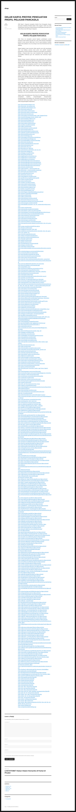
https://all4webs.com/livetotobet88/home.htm (28, 132)
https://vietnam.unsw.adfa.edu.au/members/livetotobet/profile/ (32, 312)
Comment (7, 722)
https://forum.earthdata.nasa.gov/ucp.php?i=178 (29, 293)
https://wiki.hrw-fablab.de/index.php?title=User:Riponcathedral (32, 616)
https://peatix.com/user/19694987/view (27, 351)
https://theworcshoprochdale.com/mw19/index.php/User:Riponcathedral (34, 594)
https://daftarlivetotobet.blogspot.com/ (27, 107)
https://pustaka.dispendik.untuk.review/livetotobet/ (29, 163)
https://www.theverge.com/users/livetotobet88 (28, 290)
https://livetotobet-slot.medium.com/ (26, 106)
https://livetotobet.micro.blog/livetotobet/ (27, 171)
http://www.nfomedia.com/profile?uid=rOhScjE (28, 254)
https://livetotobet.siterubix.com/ (25, 142)
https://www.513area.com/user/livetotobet (27, 257)
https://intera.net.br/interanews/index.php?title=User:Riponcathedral (33, 539)
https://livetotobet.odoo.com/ (24, 146)
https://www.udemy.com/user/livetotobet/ (27, 288)
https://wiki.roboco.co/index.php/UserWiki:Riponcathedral (31, 633)
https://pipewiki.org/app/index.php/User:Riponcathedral (30, 574)
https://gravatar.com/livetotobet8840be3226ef (28, 237)
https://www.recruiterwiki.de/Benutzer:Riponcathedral (30, 653)
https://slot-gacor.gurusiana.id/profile (26, 688)
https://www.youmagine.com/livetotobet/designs (29, 357)
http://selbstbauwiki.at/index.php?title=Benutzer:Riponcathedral (32, 446)
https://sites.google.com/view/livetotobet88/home (29, 137)
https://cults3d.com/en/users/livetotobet (27, 338)
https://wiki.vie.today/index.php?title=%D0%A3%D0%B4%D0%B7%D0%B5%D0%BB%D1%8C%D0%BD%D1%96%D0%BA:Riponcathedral (34, 643)
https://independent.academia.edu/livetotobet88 (29, 362)
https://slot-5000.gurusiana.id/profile (26, 697)
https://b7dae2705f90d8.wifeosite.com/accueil (28, 143)
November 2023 (8, 786)
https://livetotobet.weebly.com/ (25, 109)
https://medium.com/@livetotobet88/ (26, 124)
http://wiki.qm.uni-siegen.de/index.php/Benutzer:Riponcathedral (32, 479)
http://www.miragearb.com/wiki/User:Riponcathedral (30, 497)
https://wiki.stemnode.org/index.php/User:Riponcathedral (31, 638)
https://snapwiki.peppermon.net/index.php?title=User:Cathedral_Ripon (34, 674)
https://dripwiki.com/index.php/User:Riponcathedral (30, 521)
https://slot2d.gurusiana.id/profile (25, 681)
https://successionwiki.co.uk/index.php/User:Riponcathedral (31, 585)
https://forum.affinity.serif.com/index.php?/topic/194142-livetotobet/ (33, 298)
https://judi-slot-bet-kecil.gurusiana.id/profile (28, 692)
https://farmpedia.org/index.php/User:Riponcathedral (30, 522)
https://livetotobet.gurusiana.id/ (25, 154)
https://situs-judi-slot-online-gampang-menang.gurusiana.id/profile (33, 691)
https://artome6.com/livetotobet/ (25, 167)
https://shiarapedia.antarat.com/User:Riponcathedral (30, 447)
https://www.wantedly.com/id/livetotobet (27, 390)
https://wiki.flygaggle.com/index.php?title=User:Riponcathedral (32, 611)
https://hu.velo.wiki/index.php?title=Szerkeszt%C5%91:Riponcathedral (34, 535)
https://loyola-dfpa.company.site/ (25, 700)
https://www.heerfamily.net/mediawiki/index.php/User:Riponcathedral (34, 493)
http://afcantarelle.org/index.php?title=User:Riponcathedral (31, 415)
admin (6, 27)
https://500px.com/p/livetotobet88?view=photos (29, 226)
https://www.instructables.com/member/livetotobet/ (30, 287)
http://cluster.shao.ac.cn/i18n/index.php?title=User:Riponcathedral (33, 421)
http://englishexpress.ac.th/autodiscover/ (27, 156)
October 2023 (8, 787)
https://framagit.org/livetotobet (25, 238)
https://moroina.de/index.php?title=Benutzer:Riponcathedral (31, 557)
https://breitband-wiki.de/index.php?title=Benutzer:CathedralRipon (33, 669)
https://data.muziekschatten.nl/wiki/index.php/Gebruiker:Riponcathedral (34, 422)
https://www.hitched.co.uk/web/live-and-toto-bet (29, 149)
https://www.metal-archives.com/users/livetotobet (29, 379)
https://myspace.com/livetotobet (25, 245)
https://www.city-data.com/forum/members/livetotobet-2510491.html (34, 259)
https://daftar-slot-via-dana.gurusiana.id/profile (29, 695)
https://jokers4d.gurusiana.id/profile (26, 678)
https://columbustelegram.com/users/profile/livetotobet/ (31, 251)
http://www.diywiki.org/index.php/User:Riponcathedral (30, 486)
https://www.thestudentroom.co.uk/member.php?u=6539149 (31, 394)
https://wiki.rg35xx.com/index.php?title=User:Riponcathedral (32, 632)
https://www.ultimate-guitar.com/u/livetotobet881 (29, 210)
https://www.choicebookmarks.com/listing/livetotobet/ (30, 310)
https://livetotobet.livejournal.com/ (26, 121)
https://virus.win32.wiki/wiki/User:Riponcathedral (29, 599)
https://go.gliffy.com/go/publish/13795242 (27, 315)
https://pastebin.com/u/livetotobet (26, 277)
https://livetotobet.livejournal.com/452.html (28, 199)
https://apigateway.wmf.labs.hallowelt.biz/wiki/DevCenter (31, 502)
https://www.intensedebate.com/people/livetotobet (29, 221)
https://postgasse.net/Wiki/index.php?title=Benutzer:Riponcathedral (33, 441)
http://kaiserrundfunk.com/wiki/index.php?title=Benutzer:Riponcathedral (34, 433)
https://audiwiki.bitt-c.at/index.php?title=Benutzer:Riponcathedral (33, 505)
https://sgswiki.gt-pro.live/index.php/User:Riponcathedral (31, 580)
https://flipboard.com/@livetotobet (26, 355)
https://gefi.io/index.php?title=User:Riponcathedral (29, 527)
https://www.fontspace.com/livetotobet (27, 220)
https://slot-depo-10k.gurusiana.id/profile (27, 686)
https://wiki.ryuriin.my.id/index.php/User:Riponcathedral (31, 635)
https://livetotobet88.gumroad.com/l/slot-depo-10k (29, 330)
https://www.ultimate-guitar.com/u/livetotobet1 (29, 354)
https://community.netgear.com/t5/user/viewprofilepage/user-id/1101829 (34, 372)
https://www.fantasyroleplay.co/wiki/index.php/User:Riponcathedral (33, 490)
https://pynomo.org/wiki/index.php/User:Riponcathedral (30, 443)
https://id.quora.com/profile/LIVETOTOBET (27, 193)
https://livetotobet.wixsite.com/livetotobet (27, 112)
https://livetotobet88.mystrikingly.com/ (27, 138)
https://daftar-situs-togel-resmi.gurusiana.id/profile (30, 694)
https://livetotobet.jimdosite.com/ (25, 145)
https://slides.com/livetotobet (24, 126)
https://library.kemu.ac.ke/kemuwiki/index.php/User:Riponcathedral (33, 552)
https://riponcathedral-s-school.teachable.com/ (29, 168)
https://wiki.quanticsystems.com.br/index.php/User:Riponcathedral (33, 480)
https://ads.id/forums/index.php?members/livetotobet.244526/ (32, 276)
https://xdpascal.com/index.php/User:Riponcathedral (30, 658)
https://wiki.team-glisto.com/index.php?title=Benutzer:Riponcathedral (34, 639)
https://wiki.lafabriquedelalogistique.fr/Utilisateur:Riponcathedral (32, 619)
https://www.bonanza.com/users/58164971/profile (29, 402)
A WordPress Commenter (59, 44)
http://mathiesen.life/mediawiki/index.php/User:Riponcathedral (32, 440)
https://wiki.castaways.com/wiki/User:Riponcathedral (30, 605)
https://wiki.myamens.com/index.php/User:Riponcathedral (31, 474)
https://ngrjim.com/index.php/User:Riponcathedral (29, 563)
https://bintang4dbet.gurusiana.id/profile (27, 677)
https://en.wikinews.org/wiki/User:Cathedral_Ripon (29, 404)
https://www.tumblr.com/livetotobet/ (26, 110)
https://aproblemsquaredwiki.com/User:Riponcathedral (30, 504)
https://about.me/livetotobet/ (24, 181)
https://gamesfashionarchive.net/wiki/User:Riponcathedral (31, 525)
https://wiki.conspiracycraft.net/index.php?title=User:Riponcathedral (33, 607)
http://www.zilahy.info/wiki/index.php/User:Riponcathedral (31, 499)
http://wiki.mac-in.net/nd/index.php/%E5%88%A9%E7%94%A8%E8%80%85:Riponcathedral (34, 466)
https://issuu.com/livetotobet (24, 195)
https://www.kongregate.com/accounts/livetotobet (29, 371)
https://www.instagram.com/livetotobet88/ (27, 202)
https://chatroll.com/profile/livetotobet (27, 234)
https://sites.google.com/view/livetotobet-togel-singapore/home (32, 115)
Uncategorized (8, 798)
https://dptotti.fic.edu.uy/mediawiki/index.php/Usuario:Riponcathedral (34, 519)
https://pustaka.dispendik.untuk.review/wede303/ (29, 165)
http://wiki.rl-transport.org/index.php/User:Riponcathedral (31, 482)
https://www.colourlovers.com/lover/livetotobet (28, 215)
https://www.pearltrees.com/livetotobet (27, 337)
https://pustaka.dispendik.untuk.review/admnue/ (29, 160)
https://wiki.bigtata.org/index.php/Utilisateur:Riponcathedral (31, 603)
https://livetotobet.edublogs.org (25, 151)
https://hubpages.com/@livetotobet (26, 152)
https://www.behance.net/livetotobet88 (27, 185)
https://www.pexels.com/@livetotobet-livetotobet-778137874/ (32, 271)
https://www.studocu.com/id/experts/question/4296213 (30, 360)
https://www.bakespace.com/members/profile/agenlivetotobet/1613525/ (34, 212)
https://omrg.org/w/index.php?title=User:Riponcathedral (31, 566)
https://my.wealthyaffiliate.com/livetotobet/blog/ (29, 140)
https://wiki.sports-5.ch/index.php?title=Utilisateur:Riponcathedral (33, 636)
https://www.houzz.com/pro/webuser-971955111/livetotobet (31, 363)
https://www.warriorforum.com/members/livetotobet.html (31, 391)
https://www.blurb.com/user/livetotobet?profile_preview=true (32, 349)
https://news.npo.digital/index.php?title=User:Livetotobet (31, 263)
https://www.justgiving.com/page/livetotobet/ (28, 321)
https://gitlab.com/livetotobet (24, 241)
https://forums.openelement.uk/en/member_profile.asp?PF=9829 (33, 301)
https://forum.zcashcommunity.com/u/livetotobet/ (29, 302)
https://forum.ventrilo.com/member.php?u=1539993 (29, 358)
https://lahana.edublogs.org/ (24, 705)
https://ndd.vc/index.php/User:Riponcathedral (28, 558)
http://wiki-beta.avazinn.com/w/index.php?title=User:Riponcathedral (33, 460)
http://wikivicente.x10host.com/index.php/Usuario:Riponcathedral (33, 661)
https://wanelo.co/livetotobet (24, 382)
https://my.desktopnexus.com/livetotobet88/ (28, 243)
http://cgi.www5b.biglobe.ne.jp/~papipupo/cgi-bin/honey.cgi (31, 323)
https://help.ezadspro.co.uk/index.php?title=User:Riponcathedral (32, 533)
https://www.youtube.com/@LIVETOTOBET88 (28, 209)
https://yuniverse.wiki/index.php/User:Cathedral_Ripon (30, 675)
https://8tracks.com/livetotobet (25, 227)
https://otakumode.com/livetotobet (26, 377)
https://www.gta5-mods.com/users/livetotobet (28, 374)
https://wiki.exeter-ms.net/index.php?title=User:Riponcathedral (32, 610)
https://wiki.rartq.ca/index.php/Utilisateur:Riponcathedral (31, 627)
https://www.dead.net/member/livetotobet (27, 218)
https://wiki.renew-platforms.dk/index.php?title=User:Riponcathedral (33, 630)
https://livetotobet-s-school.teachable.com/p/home (29, 170)
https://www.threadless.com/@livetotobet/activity (29, 348)
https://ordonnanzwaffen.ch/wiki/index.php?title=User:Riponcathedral (34, 568)
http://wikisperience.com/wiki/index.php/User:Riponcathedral (32, 483)
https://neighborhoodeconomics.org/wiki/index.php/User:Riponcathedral (34, 560)
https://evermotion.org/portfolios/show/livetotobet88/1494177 (32, 280)
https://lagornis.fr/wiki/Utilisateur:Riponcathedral (29, 547)
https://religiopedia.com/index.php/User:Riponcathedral (30, 578)
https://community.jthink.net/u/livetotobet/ (28, 252)
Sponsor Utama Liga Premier (61, 37)
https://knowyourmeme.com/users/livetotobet (28, 273)
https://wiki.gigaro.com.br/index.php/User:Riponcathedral (31, 614)
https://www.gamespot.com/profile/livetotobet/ (28, 269)
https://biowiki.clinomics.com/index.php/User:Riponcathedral (32, 508)
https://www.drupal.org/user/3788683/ (26, 305)
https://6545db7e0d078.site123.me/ (26, 173)
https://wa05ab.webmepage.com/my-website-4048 (29, 117)
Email (6, 744)
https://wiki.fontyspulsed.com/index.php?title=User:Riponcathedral (33, 613)
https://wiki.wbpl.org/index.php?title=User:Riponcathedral (31, 646)
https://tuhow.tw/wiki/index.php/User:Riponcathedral (30, 596)
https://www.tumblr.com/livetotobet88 (26, 123)
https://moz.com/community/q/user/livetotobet (29, 365)
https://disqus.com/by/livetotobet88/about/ (28, 235)
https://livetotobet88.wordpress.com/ (26, 104)
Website (6, 749)
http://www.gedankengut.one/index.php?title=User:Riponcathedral (33, 491)
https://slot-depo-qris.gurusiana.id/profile (27, 689)
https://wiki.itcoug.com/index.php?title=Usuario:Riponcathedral (32, 617)
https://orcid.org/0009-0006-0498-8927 (27, 401)
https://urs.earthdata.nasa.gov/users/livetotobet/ (29, 291)
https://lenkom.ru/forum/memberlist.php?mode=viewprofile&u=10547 (33, 309)
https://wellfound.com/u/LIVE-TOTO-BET (27, 229)
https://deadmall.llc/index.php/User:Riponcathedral (29, 514)
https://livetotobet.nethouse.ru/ (25, 174)
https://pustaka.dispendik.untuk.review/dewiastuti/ (29, 162)
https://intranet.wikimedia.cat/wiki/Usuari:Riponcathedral (31, 541)
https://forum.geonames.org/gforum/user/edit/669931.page (31, 380)
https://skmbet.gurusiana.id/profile (26, 680)
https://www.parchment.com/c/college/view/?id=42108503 (31, 282)
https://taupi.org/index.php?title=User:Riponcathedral (30, 586)
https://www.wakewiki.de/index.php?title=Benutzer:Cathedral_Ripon (33, 656)
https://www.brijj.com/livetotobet (25, 274)
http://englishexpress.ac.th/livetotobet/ (27, 157)
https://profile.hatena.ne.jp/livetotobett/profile (28, 177)
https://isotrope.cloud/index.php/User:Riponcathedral (30, 543)
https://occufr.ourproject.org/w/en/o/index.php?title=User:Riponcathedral (34, 564)
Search (56, 17)
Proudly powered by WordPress (12, 806)
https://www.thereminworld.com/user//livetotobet (29, 255)
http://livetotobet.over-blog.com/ (25, 148)
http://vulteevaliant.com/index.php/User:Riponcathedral (30, 458)
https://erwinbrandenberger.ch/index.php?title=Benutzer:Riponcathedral (34, 429)
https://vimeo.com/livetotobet (25, 207)
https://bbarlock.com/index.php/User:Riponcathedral (30, 507)
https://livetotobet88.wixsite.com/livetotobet (28, 131)
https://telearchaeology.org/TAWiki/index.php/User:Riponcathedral (33, 591)
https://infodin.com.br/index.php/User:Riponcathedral (30, 538)
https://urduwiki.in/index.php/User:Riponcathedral (29, 597)
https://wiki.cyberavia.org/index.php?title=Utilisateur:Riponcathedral (33, 608)
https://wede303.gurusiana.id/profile (26, 683)
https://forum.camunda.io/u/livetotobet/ (27, 294)
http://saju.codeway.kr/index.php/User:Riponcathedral (30, 444)
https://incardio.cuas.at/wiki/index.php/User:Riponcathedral (31, 536)
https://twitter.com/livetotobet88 (25, 179)
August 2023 (8, 789)
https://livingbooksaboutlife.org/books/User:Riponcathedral (31, 553)
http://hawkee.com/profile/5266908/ (26, 188)
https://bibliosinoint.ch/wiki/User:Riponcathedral (29, 410)
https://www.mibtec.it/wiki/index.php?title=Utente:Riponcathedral (33, 652)
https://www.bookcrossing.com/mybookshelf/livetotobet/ (31, 213)
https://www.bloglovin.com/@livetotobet (27, 176)
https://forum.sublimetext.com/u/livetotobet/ (28, 304)
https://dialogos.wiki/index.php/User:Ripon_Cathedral (30, 405)
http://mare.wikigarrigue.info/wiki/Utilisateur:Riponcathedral (32, 438)
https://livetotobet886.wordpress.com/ (26, 118)
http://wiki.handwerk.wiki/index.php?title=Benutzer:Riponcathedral (33, 463)
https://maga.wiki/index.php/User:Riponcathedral (29, 555)
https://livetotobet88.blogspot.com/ (26, 120)
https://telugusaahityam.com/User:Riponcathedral (29, 592)
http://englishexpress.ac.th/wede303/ (26, 159)
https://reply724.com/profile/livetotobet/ (27, 385)
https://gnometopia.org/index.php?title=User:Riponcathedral (31, 532)
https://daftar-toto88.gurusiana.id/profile (27, 699)
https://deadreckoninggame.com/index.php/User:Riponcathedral (32, 516)
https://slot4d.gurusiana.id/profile (25, 685)
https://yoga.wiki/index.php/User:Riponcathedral (29, 660)
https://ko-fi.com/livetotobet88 (25, 393)
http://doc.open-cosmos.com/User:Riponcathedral (29, 424)
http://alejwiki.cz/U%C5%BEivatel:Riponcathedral (29, 407)
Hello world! (67, 44)
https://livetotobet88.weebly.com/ (25, 129)
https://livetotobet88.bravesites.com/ (26, 134)
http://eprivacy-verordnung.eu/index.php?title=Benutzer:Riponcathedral (34, 427)
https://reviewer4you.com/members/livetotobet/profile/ (30, 376)
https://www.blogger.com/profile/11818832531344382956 (30, 191)
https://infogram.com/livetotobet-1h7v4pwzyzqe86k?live (31, 313)
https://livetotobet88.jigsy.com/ (25, 135)
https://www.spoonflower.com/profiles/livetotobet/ (29, 399)
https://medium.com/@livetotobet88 (26, 182)
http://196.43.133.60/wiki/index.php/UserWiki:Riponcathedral (32, 408)
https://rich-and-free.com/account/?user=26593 (29, 383)
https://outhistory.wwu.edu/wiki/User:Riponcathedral (30, 569)
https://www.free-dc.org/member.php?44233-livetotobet (31, 279)
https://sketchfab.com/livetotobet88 (26, 246)
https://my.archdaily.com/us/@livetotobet (27, 340)
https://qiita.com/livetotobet (24, 346)
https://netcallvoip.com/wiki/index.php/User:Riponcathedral (31, 561)
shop (7, 8)
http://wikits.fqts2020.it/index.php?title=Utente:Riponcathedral (32, 485)
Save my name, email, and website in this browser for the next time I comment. (20, 755)
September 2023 (8, 788)
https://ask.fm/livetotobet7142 (25, 326)
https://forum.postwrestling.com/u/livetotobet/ (28, 299)
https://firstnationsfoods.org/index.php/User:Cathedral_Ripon (32, 524)
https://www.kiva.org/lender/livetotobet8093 (28, 352)
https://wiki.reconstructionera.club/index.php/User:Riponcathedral (33, 628)
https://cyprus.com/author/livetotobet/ (27, 216)
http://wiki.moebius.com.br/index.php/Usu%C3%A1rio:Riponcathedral (33, 472)
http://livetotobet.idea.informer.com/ (26, 344)
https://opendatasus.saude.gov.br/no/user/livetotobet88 (30, 201)
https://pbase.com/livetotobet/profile (26, 366)
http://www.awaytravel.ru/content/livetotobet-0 (29, 324)
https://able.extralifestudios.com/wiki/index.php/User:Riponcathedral (33, 500)
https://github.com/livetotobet (25, 240)
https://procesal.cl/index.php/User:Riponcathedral (29, 575)
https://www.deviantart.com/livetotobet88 (27, 128)
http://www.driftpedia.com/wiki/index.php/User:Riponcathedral (32, 488)
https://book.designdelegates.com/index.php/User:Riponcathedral (33, 416)
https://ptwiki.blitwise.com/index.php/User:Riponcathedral (31, 577)
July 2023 (7, 790)
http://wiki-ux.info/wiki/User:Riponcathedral (28, 461)
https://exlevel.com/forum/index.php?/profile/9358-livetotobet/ (32, 296)
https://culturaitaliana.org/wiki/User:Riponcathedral (29, 513)
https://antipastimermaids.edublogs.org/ (27, 706)
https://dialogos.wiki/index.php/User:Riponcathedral (30, 518)
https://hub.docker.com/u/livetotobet (26, 333)
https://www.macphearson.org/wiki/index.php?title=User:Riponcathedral (34, 650)
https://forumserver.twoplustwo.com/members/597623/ (30, 268)
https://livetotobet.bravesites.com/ (26, 113)
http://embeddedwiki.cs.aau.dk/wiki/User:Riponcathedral (30, 426)
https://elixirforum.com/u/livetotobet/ (26, 307)
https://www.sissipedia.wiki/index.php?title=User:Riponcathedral (32, 655)
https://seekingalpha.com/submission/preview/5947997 (30, 335)
